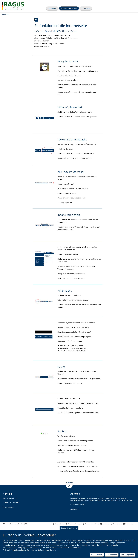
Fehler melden (130, 524)
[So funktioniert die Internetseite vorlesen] (36, 20)
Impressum (106, 524)
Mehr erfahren (96, 554)
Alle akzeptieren (127, 554)
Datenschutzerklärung (46, 550)
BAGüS (13, 6)
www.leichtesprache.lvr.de (88, 471)
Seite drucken (117, 524)
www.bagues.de (8, 507)
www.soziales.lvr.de (86, 466)
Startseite (4, 14)
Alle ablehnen (111, 554)
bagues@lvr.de (12, 498)
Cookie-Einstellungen (69, 528)
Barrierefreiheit (60, 524)
